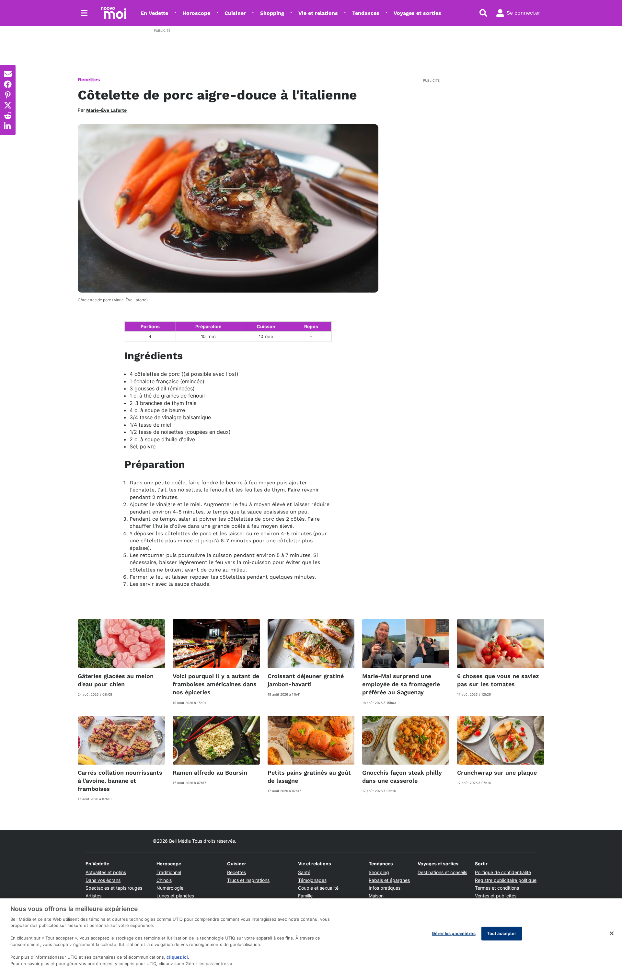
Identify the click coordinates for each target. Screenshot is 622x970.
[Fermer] (612, 933)
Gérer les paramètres (454, 933)
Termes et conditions (497, 888)
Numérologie (169, 888)
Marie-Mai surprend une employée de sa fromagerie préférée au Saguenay (401, 684)
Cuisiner (235, 13)
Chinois (164, 880)
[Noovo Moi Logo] (113, 13)
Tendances (365, 13)
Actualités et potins (106, 872)
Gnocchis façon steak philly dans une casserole (402, 776)
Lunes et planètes (175, 895)
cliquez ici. (178, 957)
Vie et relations (318, 13)
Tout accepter (501, 933)
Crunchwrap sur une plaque (497, 772)
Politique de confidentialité (503, 872)
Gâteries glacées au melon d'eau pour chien (116, 680)
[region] (311, 934)
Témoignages (312, 880)
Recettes (89, 79)
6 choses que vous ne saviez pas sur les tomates (498, 680)
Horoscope (196, 13)
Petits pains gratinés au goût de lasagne (309, 776)
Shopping (272, 13)
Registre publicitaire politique (505, 880)
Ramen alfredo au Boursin (210, 772)
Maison (376, 895)
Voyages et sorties (417, 13)
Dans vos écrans (103, 880)
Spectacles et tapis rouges (114, 888)
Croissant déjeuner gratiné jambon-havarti (306, 680)
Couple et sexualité (318, 888)
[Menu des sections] (84, 12)
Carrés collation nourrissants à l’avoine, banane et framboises (120, 780)
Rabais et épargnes (389, 880)
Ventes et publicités (495, 895)
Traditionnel (168, 872)
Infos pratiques (384, 888)
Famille (305, 895)
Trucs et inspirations (248, 880)
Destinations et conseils (442, 872)
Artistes (93, 895)
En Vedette (154, 13)
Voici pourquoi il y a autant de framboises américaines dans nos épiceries (216, 684)
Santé (304, 872)
